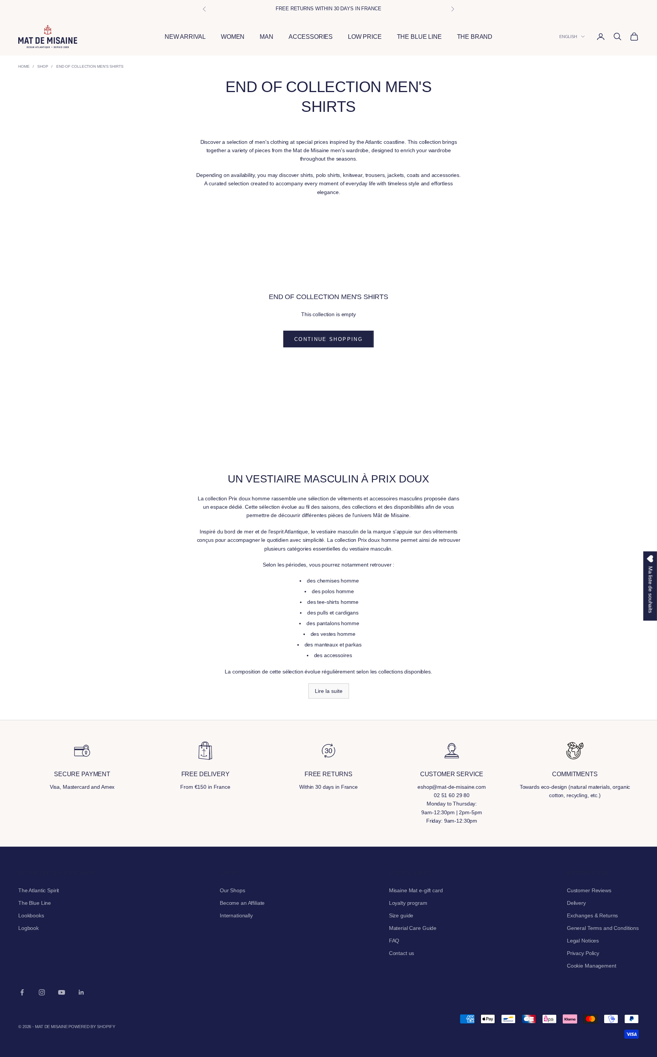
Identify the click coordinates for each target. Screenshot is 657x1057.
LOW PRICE (365, 36)
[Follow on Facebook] (22, 992)
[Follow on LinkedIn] (81, 992)
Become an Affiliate (242, 903)
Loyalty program (408, 903)
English (568, 36)
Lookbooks (31, 915)
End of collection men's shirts (90, 66)
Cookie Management (591, 966)
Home (24, 66)
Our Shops (232, 890)
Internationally (236, 915)
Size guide (401, 915)
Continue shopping (328, 339)
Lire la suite (329, 691)
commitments (574, 774)
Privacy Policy (583, 953)
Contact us (401, 953)
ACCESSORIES (311, 36)
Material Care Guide (412, 928)
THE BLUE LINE (419, 36)
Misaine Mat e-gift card (416, 890)
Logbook (28, 928)
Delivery (576, 903)
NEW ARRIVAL (185, 36)
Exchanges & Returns (592, 915)
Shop (42, 66)
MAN (266, 36)
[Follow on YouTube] (61, 992)
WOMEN (232, 36)
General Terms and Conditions (603, 928)
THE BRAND (475, 36)
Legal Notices (583, 941)
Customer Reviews (589, 890)
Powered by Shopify (91, 1026)
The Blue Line (34, 903)
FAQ (394, 941)
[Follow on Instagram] (42, 992)
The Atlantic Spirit (38, 890)
